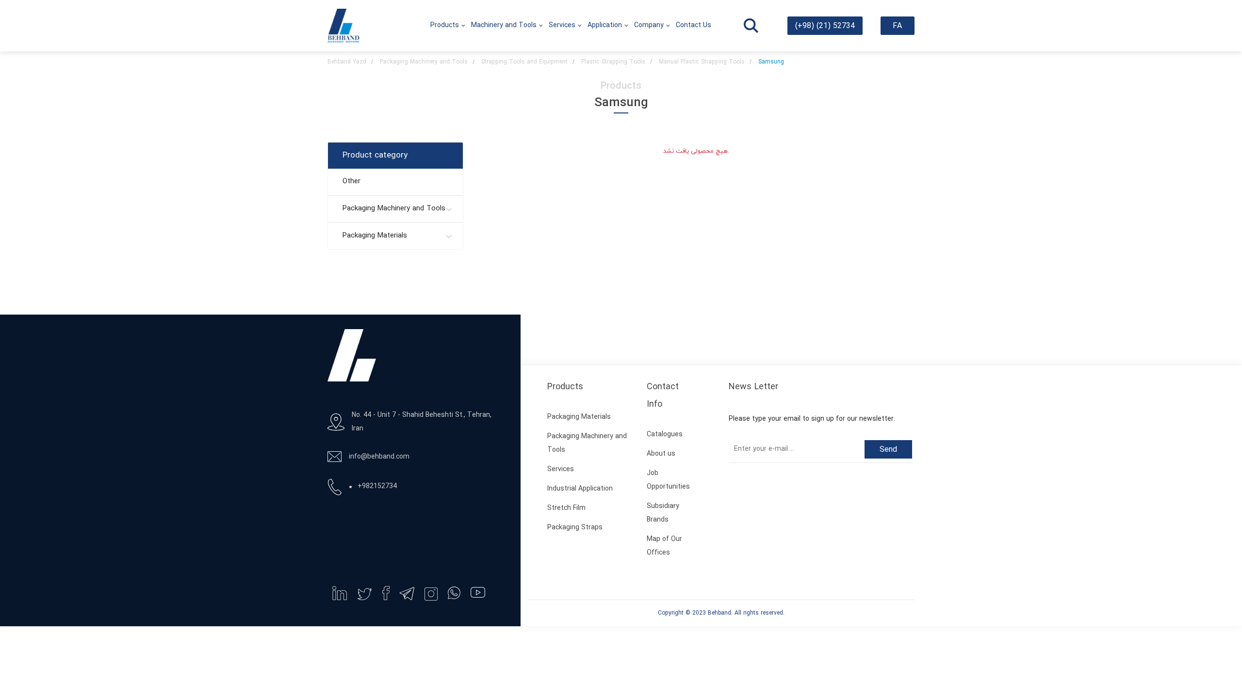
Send (888, 449)
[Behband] (343, 26)
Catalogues (665, 434)
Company (649, 25)
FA (897, 26)
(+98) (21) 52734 (825, 26)
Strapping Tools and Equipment (524, 62)
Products (444, 25)
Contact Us (693, 25)
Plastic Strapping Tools (613, 62)
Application (605, 25)
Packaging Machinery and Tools (424, 62)
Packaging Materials (375, 236)
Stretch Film (566, 508)
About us (661, 454)
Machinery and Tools (504, 25)
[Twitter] (364, 594)
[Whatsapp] (454, 593)
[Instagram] (431, 594)
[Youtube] (478, 592)
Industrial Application (580, 488)
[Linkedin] (339, 593)
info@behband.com (379, 456)
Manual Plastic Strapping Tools (702, 62)
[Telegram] (406, 594)
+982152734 (377, 486)
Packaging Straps (575, 527)
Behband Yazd (346, 62)
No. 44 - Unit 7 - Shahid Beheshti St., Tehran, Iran (421, 422)
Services (562, 25)
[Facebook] (386, 593)
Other (351, 181)
